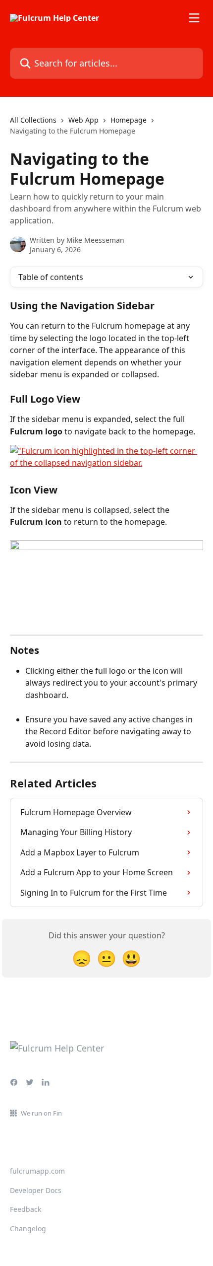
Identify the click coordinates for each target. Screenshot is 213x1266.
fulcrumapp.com (37, 1171)
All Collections (33, 120)
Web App (83, 120)
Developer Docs (35, 1190)
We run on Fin (41, 1113)
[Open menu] (194, 18)
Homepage (128, 120)
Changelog (28, 1228)
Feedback (25, 1209)
